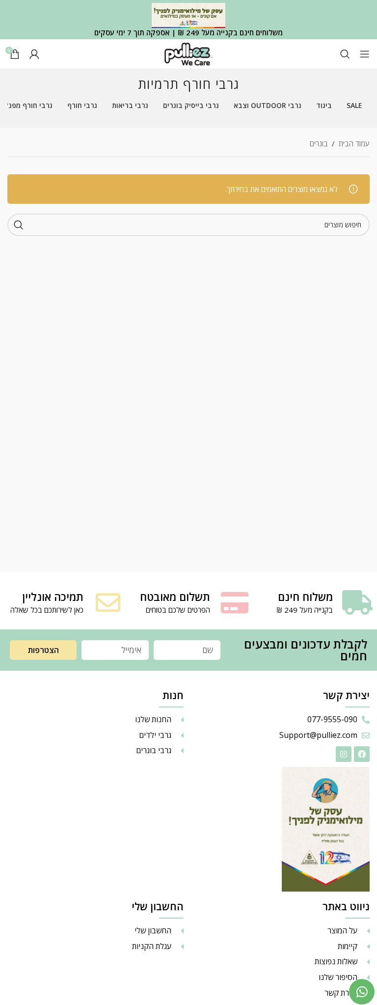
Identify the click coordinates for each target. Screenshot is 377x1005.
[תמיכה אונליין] (108, 602)
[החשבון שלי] (34, 54)
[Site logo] (188, 53)
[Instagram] (343, 754)
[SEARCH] (18, 225)
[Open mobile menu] (365, 54)
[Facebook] (362, 754)
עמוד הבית (354, 143)
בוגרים (319, 143)
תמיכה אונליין (52, 596)
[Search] (345, 54)
